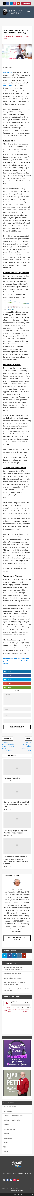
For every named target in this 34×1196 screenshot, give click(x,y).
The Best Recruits (11, 778)
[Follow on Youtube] (18, 3)
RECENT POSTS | (7, 1173)
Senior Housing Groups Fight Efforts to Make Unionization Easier (16, 804)
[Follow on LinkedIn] (11, 3)
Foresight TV (7, 1111)
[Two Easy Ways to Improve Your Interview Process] (17, 820)
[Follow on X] (4, 3)
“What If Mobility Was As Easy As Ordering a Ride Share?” (14, 983)
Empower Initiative (9, 1107)
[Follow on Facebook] (7, 3)
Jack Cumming (16, 36)
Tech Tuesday (8, 1138)
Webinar (6, 1151)
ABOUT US (27, 1173)
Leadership (13, 39)
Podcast (6, 1134)
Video (5, 1147)
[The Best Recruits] (17, 767)
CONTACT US (14, 1175)
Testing (5, 1142)
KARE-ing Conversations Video (13, 1116)
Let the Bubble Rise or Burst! (12, 978)
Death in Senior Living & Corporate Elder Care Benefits (16, 990)
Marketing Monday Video (11, 1120)
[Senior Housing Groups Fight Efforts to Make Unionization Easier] (17, 791)
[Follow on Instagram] (14, 3)
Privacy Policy (26, 1188)
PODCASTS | (15, 1173)
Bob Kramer (7, 86)
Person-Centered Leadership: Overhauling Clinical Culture (13, 968)
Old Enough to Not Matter (12, 974)
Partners (6, 1125)
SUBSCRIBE (26, 3)
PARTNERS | (21, 1173)
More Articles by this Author (17, 938)
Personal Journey (9, 1129)
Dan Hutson (7, 72)
